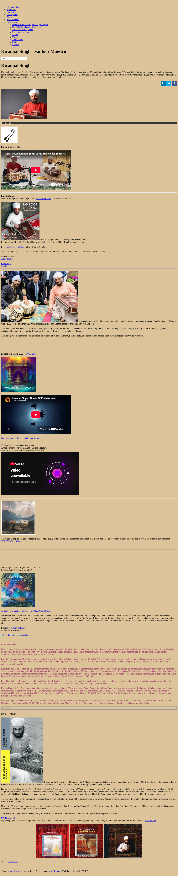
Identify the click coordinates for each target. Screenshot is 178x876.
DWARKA (31, 354)
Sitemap (15, 44)
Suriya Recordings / (16, 247)
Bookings (11, 12)
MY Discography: (9, 818)
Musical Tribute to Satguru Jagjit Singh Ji (30, 24)
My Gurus (11, 9)
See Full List (150, 820)
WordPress (14, 871)
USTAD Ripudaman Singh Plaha (27, 27)
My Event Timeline (20, 32)
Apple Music (7, 259)
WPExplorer (56, 871)
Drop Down (12, 22)
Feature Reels (13, 19)
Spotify (4, 266)
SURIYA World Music (11, 541)
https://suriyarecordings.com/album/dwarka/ (20, 438)
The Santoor (17, 39)
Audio (9, 17)
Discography (12, 14)
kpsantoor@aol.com (16, 628)
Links (14, 42)
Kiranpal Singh (13, 7)
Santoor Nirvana (43, 198)
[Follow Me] (163, 85)
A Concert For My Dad (22, 29)
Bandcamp (6, 263)
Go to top (6, 708)
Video (15, 37)
